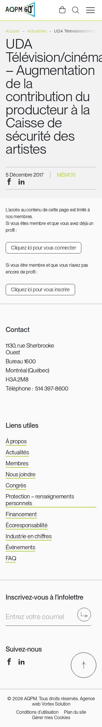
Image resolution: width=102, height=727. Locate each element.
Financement (21, 514)
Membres (17, 463)
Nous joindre (20, 474)
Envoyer (86, 614)
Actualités (17, 452)
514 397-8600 (51, 388)
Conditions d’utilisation (37, 712)
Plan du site (75, 712)
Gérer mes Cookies (51, 717)
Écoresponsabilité (27, 525)
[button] (90, 10)
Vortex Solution (56, 704)
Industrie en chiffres (29, 536)
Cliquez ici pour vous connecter (43, 248)
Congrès (16, 485)
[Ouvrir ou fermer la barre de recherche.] (75, 10)
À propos (16, 441)
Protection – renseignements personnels (40, 500)
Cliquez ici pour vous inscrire (40, 289)
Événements (20, 547)
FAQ (11, 558)
